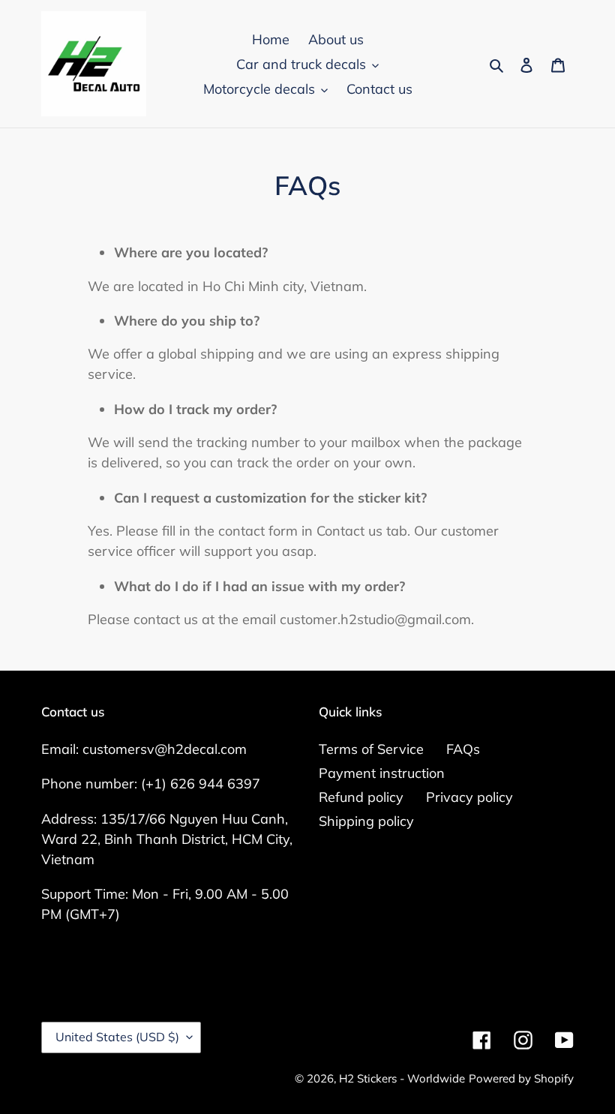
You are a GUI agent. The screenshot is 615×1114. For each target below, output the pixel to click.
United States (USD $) (117, 1036)
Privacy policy (469, 797)
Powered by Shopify (521, 1078)
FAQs (463, 749)
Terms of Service (371, 749)
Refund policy (361, 797)
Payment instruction (382, 773)
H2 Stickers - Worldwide (402, 1078)
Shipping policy (366, 821)
